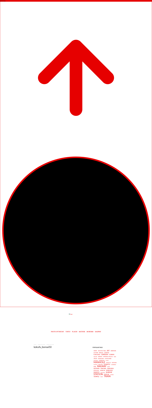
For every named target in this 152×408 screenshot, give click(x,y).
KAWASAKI (102, 360)
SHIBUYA (102, 370)
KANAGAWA (108, 358)
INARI (115, 356)
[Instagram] (76, 336)
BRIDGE (101, 352)
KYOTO (107, 360)
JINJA (95, 358)
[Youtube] (80, 336)
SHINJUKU (109, 370)
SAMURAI (110, 368)
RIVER (108, 366)
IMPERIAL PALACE (108, 356)
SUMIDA (112, 374)
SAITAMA (97, 368)
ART (108, 350)
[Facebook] (71, 336)
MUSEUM (95, 364)
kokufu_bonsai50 (41, 344)
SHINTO (96, 372)
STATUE (106, 374)
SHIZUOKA (102, 372)
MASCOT (108, 362)
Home (35, 344)
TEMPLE (96, 376)
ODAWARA (113, 364)
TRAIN (107, 376)
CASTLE (106, 352)
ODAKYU (107, 364)
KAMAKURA (101, 358)
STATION (98, 374)
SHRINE (109, 372)
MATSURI (114, 362)
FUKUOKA (97, 354)
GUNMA (111, 354)
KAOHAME (96, 360)
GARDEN (104, 354)
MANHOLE (99, 362)
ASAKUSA (113, 350)
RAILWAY (101, 366)
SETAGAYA (96, 370)
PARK (95, 366)
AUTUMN (96, 352)
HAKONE (95, 356)
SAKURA (103, 368)
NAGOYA (100, 364)
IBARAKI (100, 356)
